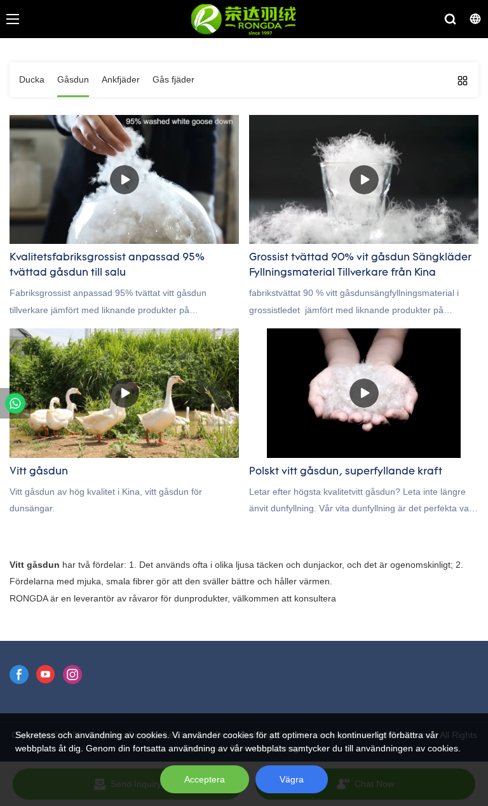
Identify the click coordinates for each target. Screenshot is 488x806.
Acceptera (204, 779)
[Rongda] (15, 403)
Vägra (292, 779)
